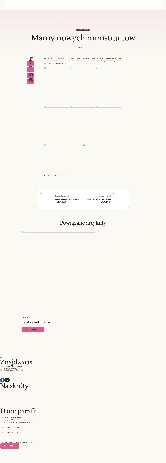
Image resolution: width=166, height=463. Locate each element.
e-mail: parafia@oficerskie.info (12, 376)
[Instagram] (7, 380)
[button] (33, 329)
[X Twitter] (30, 69)
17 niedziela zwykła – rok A (36, 322)
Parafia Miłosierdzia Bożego (11, 437)
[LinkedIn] (30, 75)
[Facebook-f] (2, 380)
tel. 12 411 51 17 (5, 372)
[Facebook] (30, 63)
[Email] (30, 81)
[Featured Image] (58, 232)
